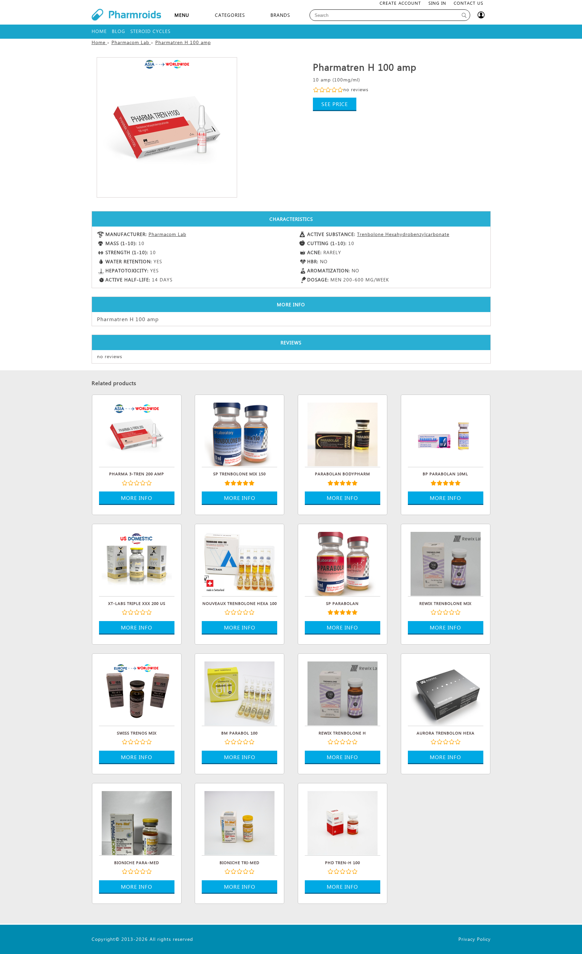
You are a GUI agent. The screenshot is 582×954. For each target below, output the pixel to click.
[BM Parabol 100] (239, 692)
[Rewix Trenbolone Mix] (445, 563)
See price (334, 103)
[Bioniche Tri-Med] (239, 822)
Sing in (437, 3)
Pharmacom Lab (167, 234)
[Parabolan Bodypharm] (342, 433)
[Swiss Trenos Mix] (136, 692)
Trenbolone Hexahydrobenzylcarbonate (403, 234)
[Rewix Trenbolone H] (342, 692)
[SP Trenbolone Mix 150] (239, 433)
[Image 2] (167, 127)
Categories (230, 15)
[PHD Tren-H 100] (342, 822)
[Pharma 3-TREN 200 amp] (136, 433)
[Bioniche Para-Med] (136, 822)
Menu (181, 15)
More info (136, 497)
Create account (400, 3)
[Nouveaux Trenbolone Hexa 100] (239, 563)
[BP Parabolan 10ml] (445, 433)
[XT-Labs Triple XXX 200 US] (136, 563)
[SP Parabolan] (342, 563)
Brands (280, 15)
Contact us (468, 3)
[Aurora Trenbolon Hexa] (445, 692)
